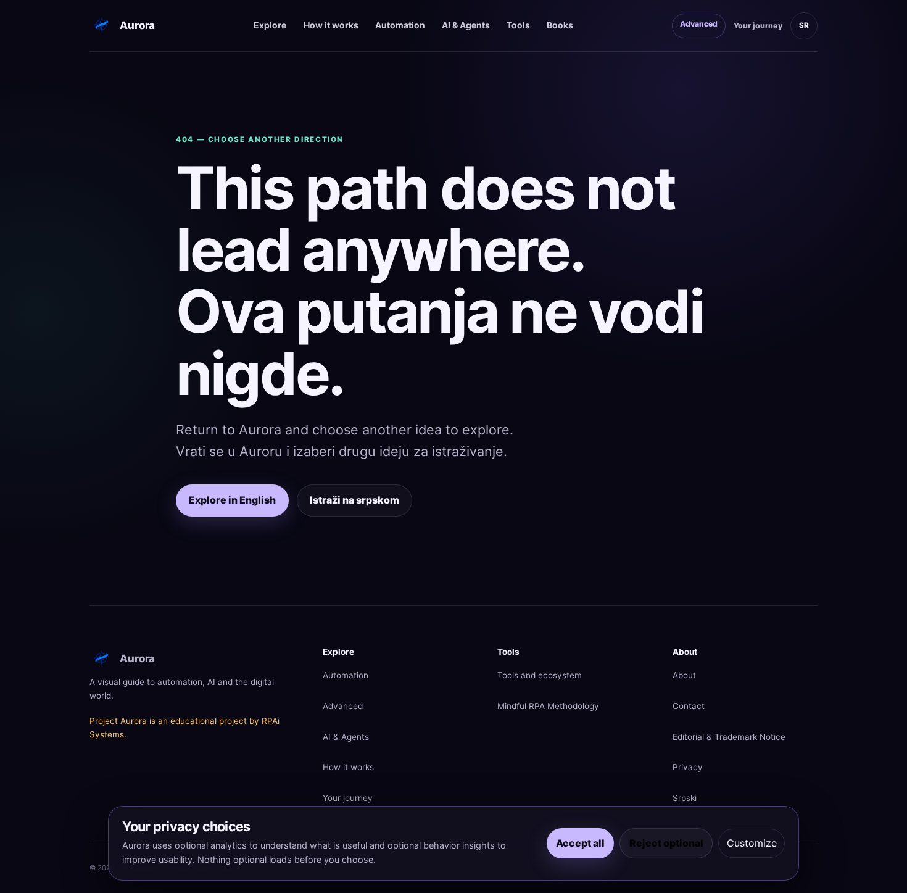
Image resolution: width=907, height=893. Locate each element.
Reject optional (666, 843)
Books (560, 25)
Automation (400, 25)
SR (804, 25)
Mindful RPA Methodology (548, 706)
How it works (331, 25)
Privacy (688, 767)
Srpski (685, 798)
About (684, 675)
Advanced (699, 23)
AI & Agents (466, 25)
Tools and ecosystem (539, 675)
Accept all (580, 843)
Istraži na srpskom (354, 500)
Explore (270, 25)
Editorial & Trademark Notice (729, 737)
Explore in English (232, 500)
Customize (752, 843)
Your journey (758, 25)
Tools (518, 25)
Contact (689, 706)
